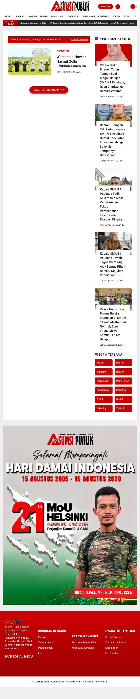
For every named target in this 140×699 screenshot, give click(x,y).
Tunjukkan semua (79, 39)
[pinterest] (19, 663)
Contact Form (113, 653)
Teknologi (101, 408)
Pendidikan (89, 16)
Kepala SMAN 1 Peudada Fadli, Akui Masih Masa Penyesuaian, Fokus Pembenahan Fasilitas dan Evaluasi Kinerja (112, 204)
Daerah (20, 16)
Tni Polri (120, 408)
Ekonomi (32, 16)
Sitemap (106, 6)
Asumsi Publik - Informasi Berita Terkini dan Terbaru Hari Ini (79, 681)
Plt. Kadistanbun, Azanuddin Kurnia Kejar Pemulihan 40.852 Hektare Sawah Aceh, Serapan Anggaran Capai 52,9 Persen (87, 23)
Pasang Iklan (45, 647)
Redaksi (42, 637)
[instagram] (13, 7)
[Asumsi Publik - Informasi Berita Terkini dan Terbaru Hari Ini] (70, 11)
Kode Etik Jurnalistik (83, 647)
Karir (40, 653)
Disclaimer (111, 647)
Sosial (127, 16)
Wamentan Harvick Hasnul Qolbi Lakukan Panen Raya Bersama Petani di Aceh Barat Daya (73, 62)
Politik (116, 16)
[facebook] (4, 7)
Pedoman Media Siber (84, 642)
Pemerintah (72, 16)
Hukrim (120, 371)
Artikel (8, 16)
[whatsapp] (15, 663)
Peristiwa (103, 16)
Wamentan (63, 50)
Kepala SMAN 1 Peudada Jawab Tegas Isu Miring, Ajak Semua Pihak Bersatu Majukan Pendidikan (112, 264)
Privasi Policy (113, 637)
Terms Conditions (115, 642)
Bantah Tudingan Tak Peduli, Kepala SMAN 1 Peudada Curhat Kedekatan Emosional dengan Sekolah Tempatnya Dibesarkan (112, 140)
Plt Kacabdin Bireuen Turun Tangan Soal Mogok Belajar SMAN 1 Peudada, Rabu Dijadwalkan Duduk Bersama (112, 78)
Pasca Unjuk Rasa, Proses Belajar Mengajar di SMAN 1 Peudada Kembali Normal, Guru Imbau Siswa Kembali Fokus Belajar (113, 324)
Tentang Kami (46, 642)
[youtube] (18, 7)
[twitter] (8, 7)
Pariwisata (57, 16)
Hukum (44, 16)
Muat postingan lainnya (49, 89)
